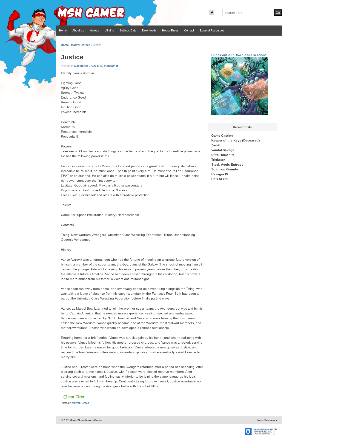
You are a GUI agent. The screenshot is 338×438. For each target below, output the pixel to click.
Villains (109, 30)
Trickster (218, 159)
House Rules (170, 30)
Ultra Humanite (223, 155)
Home (63, 30)
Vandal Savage (222, 150)
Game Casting (222, 135)
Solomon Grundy (224, 169)
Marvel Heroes (80, 45)
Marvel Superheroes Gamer (85, 420)
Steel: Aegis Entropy (227, 164)
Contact (189, 30)
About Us (78, 30)
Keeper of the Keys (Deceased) (235, 140)
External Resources (212, 30)
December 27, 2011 (87, 66)
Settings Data (128, 30)
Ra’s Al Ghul (220, 179)
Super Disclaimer (267, 420)
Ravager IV (219, 174)
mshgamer (111, 66)
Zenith (216, 145)
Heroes (94, 30)
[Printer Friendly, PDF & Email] (73, 397)
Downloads (149, 30)
